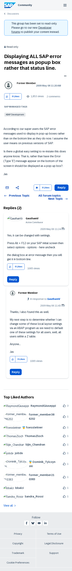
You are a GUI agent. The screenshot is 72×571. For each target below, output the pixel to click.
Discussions (13, 14)
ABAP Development (15, 114)
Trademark (18, 553)
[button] (7, 96)
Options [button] (64, 76)
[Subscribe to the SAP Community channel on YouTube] (39, 523)
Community (25, 5)
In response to (45, 299)
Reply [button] (61, 187)
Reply (13, 279)
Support (54, 553)
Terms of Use (54, 533)
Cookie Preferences (18, 562)
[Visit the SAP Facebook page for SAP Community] (26, 523)
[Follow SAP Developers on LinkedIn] (45, 523)
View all (8, 505)
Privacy (18, 533)
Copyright (17, 543)
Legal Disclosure (54, 543)
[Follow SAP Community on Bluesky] (32, 523)
